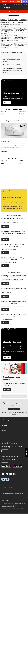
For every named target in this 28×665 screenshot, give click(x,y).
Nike (2, 163)
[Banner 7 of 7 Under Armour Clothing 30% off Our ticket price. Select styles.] (20, 40)
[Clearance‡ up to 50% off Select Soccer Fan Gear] (14, 191)
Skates (3, 114)
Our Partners (4, 425)
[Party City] (25, 1)
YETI (20, 163)
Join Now (14, 414)
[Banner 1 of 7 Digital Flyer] (5, 26)
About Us (3, 430)
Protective (22, 114)
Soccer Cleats (13, 19)
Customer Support (5, 420)
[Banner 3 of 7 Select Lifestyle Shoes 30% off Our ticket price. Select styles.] (20, 32)
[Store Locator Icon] (1, 5)
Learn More (7, 389)
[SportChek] (11, 1)
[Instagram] (10, 474)
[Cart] (26, 8)
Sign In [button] (14, 409)
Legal (2, 436)
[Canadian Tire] (4, 1)
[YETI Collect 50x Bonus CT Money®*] (14, 54)
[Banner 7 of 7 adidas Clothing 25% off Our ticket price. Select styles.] (7, 47)
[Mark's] (18, 1)
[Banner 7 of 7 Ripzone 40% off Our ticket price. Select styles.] (20, 47)
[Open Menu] (2, 8)
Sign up (4, 451)
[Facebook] (3, 474)
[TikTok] (7, 474)
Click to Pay (7, 357)
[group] (14, 137)
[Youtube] (14, 474)
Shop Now (6, 102)
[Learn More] (14, 368)
